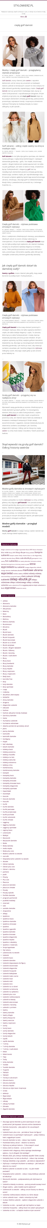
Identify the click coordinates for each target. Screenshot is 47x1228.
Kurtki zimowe (8, 820)
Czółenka (6, 692)
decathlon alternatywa (11, 695)
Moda (6, 75)
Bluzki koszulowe (9, 640)
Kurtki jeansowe (8, 809)
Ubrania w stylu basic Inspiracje (14, 1088)
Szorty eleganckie (9, 1033)
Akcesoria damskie (9, 606)
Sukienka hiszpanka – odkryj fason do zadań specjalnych (23, 1208)
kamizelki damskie (9, 736)
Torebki (5, 1065)
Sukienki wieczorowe (10, 1002)
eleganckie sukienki (10, 705)
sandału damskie (9, 908)
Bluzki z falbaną (8, 650)
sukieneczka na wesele (11, 953)
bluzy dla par (21, 552)
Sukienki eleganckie (10, 968)
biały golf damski (27, 491)
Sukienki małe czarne (10, 976)
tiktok (5, 1052)
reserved (6, 903)
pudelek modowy (9, 900)
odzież (25, 573)
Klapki (5, 742)
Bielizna (6, 619)
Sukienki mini (8, 984)
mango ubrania (5, 570)
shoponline (7, 911)
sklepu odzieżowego (18, 582)
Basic (5, 614)
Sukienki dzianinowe (10, 966)
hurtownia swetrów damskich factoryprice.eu (17, 231)
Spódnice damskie (9, 921)
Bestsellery (7, 616)
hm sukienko (11, 561)
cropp (5, 689)
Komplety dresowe (9, 781)
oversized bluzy (5, 576)
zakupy (5, 1101)
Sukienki (6, 955)
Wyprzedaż (7, 1096)
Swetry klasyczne (9, 1018)
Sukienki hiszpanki (9, 971)
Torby (5, 1059)
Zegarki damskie (9, 1109)
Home (5, 718)
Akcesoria (6, 603)
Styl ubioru (7, 950)
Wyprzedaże (7, 1099)
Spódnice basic (8, 919)
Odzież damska (9, 320)
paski (5, 874)
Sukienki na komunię (10, 989)
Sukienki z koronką (9, 1005)
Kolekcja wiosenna (9, 762)
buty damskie (8, 684)
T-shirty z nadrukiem (10, 1049)
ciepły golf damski (27, 75)
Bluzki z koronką (9, 653)
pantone (6, 872)
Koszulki (6, 801)
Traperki (6, 1070)
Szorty (5, 1026)
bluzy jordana (30, 552)
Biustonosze (7, 624)
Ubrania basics (8, 1080)
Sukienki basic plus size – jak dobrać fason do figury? (22, 1132)
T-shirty (5, 1044)
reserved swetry (16, 576)
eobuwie (6, 708)
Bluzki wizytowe (8, 645)
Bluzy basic (7, 661)
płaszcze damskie (9, 885)
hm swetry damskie (24, 561)
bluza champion (38, 550)
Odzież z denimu (9, 869)
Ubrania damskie (9, 1083)
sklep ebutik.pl (38, 231)
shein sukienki (27, 576)
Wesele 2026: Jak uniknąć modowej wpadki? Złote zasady (23, 1156)
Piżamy (5, 877)
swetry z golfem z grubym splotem (17, 77)
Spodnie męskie (8, 940)
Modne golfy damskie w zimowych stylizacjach (23, 488)
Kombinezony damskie (11, 770)
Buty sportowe (8, 687)
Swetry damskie (8, 1013)
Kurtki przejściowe (9, 812)
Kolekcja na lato (8, 757)
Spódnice (6, 916)
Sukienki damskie (9, 960)
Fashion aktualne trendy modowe (15, 713)
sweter (28, 80)
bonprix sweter (14, 555)
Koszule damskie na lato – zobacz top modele (19, 1140)
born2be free (7, 679)
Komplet (6, 773)
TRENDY (12, 229)
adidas (5, 601)
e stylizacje (38, 229)
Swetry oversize (8, 1020)
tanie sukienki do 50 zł (15, 585)
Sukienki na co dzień (10, 986)
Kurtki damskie (8, 807)
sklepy (5, 914)
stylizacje (38, 348)
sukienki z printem (9, 1007)
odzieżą (38, 573)
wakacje (6, 1093)
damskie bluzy (38, 75)
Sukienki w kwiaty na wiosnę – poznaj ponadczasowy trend (24, 1184)
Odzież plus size (9, 867)
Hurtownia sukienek (10, 721)
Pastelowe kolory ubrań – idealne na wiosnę (19, 1143)
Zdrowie (6, 1106)
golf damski (11, 415)
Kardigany (6, 739)
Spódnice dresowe (9, 924)
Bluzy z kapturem (9, 674)
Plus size (6, 880)
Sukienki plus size (9, 994)
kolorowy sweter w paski (22, 564)
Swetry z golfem (8, 273)
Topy (4, 1057)
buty (20, 555)
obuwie (5, 861)
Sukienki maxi (8, 979)
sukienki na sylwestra (10, 992)
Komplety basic (8, 775)
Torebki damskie (9, 1067)
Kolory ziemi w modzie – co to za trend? (17, 1148)
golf (3, 77)
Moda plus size (8, 851)
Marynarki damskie (10, 841)
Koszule (5, 796)
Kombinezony (8, 768)
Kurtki (5, 804)
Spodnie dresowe (9, 934)
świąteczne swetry (21, 588)
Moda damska (8, 846)
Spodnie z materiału (10, 945)
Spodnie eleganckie (10, 937)
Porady (5, 890)
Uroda (5, 1091)
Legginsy (6, 822)
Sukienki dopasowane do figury (14, 963)
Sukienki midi (8, 981)
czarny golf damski (13, 493)
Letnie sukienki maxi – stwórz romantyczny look (20, 1197)
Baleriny (6, 611)
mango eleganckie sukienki (33, 567)
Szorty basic (7, 1028)
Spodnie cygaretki (9, 929)
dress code (20, 558)
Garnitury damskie (9, 715)
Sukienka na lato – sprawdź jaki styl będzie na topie (21, 1205)
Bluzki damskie (8, 635)
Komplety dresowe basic (12, 783)
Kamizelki (6, 734)
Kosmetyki (6, 794)
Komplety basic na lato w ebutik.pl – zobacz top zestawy (23, 1158)
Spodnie (6, 927)
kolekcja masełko (9, 755)
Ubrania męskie (8, 1085)
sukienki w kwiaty (9, 999)
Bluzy (5, 658)
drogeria (6, 702)
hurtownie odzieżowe (10, 723)
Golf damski (6, 80)
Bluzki (6, 491)
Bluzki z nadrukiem (10, 656)
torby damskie (8, 1062)
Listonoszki (7, 833)
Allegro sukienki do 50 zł (8, 549)
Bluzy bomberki (8, 663)
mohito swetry (18, 574)
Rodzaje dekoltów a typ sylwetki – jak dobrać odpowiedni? (24, 1161)
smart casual (6, 233)
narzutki (6, 856)
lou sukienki (19, 567)
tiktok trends (7, 1054)
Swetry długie (8, 1015)
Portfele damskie (9, 895)
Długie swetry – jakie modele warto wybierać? (19, 1187)
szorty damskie (8, 1031)
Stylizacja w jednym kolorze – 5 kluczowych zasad (21, 1145)
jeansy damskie (8, 731)
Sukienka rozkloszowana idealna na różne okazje (20, 1195)
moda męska (7, 848)
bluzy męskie (7, 669)
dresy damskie (8, 700)
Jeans (5, 729)
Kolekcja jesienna (9, 752)
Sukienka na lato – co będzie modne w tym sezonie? (21, 1210)
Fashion (5, 710)
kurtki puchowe (8, 814)
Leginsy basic (7, 830)
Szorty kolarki (7, 1036)
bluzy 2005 (12, 552)
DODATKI (6, 697)
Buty (4, 682)
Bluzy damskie (8, 666)
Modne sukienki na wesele (12, 854)
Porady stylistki (8, 893)
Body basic (7, 676)
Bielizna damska (9, 622)
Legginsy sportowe (9, 828)
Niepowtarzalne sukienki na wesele (16, 859)
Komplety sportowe (10, 788)
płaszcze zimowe (9, 887)
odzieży (32, 573)
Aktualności (7, 609)
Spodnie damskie (9, 932)
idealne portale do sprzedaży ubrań (16, 726)
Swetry (11, 75)
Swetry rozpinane (9, 1023)
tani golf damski (12, 496)
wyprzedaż (10, 587)
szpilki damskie (8, 1041)
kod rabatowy (8, 744)
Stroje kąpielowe (9, 947)
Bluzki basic (7, 632)
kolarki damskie (8, 747)
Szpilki (5, 1039)
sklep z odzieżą (33, 582)
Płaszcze (6, 882)
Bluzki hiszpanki (9, 637)
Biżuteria (6, 627)
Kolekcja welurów (9, 760)
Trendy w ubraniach (10, 1078)
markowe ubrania (16, 570)
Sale (4, 906)
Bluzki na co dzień (9, 643)
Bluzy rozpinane (9, 671)
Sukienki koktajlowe (10, 973)
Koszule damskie (9, 799)
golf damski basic (26, 493)
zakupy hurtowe (8, 1104)
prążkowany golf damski (22, 495)
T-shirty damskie (9, 1046)
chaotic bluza (27, 555)
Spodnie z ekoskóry (10, 942)
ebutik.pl (27, 558)
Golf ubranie (6, 156)
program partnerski (10, 898)
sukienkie (4, 585)
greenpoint (35, 558)
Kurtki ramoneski (9, 817)
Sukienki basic (8, 958)
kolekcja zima (7, 765)
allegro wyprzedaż (20, 549)
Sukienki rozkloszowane (11, 997)
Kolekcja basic (8, 749)
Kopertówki (7, 791)
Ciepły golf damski (9, 327)
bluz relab (5, 552)
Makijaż (5, 835)
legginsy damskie (9, 825)
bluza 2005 (29, 550)
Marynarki (6, 838)
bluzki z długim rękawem (12, 648)
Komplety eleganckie (10, 786)
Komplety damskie (9, 778)
